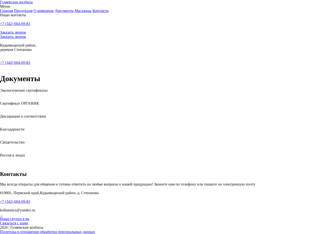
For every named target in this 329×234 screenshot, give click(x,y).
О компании (43, 11)
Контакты (100, 11)
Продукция (23, 11)
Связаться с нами (14, 223)
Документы (64, 11)
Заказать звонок (13, 32)
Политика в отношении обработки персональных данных (47, 232)
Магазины (83, 11)
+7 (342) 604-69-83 (15, 24)
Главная (6, 11)
